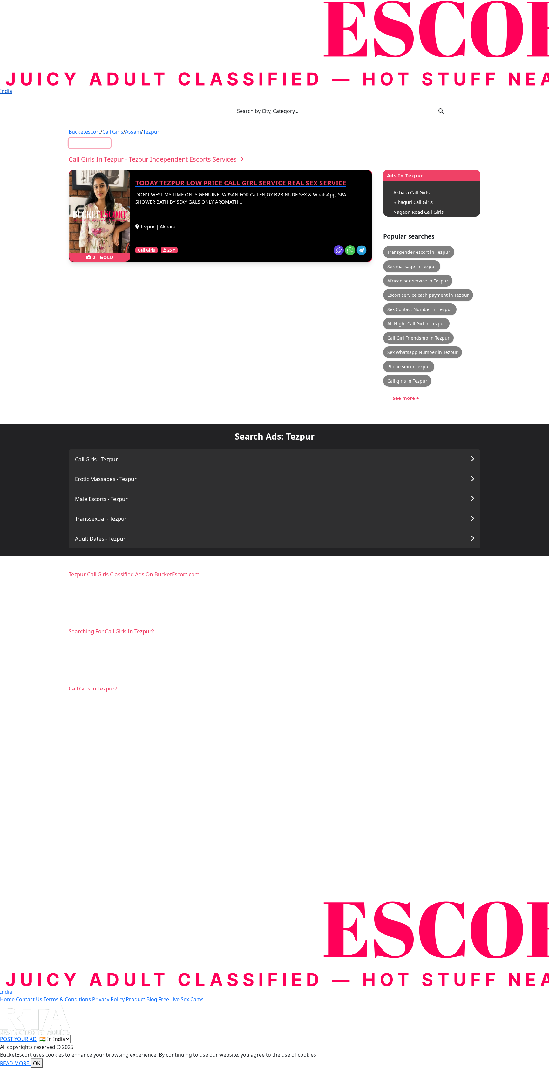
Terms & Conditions (67, 999)
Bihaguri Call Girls (413, 202)
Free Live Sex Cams (181, 999)
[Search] (441, 111)
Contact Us (29, 999)
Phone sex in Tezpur (408, 367)
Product (135, 999)
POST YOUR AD (18, 1039)
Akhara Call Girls (411, 192)
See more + (406, 398)
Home (7, 999)
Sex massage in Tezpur (411, 266)
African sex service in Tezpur (417, 281)
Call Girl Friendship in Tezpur (418, 338)
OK (36, 1063)
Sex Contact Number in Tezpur (419, 309)
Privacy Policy (108, 999)
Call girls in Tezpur (407, 381)
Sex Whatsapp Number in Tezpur (422, 352)
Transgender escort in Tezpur (418, 252)
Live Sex (93, 143)
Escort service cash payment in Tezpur (428, 295)
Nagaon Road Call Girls (418, 212)
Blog (151, 999)
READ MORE (15, 1063)
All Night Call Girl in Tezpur (416, 324)
